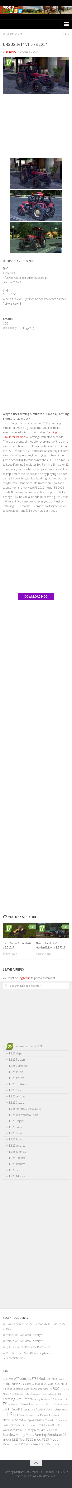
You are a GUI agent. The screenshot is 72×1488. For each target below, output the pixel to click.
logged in (24, 978)
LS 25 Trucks (16, 1072)
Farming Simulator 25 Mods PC (42, 1430)
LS (9, 1414)
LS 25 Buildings (17, 1084)
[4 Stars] (11, 328)
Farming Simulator (17, 1398)
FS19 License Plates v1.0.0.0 (37, 1347)
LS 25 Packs (15, 1139)
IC (19, 1409)
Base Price (9, 1394)
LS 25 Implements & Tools (23, 1115)
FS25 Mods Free (29, 1444)
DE (56, 1394)
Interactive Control (33, 1409)
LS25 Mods (19, 1439)
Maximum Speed (13, 1420)
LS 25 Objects (16, 1121)
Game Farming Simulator (36, 1404)
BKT (28, 1393)
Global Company (60, 1404)
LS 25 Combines (18, 1065)
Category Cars (36, 1394)
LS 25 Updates (17, 1158)
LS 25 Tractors (17, 1059)
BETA (16, 1393)
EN (59, 1394)
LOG (5, 1415)
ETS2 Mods (38, 1378)
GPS (5, 1409)
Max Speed (28, 1420)
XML (22, 1430)
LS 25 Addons (17, 1176)
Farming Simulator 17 (42, 1399)
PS (37, 1425)
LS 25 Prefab (16, 1127)
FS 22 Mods (60, 1384)
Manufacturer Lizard (30, 1415)
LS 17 (16, 1415)
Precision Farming (26, 1425)
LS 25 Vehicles (17, 1096)
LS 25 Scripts (16, 1170)
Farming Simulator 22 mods (26, 1384)
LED (66, 1409)
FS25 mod (33, 1439)
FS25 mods (60, 1388)
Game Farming (14, 1404)
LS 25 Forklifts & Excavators (25, 1108)
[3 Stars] (8, 328)
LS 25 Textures (17, 1164)
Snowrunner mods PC (41, 1389)
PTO (41, 1424)
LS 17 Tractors (13, 33)
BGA (22, 1393)
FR (66, 1399)
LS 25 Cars (15, 1090)
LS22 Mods (47, 1384)
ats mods (52, 1379)
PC (12, 1425)
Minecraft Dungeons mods (16, 1389)
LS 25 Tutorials (17, 1151)
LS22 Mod (11, 51)
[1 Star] (4, 328)
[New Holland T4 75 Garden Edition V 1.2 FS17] (52, 930)
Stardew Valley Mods (18, 1434)
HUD (15, 1409)
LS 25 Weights (17, 1145)
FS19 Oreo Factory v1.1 (32, 1335)
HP (10, 1409)
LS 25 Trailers (16, 1078)
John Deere (55, 1409)
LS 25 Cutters (16, 1102)
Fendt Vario (59, 1399)
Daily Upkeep (49, 1393)
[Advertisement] (36, 126)
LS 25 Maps (15, 1053)
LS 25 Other (15, 1133)
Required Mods (50, 1425)
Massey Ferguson (50, 1415)
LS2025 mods (49, 1444)
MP (40, 1420)
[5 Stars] (13, 328)
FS (5, 1403)
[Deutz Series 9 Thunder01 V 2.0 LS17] (19, 930)
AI (4, 1393)
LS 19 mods (9, 1379)
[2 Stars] (6, 328)
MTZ (45, 1420)
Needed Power (55, 1420)
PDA (15, 1425)
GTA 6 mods (23, 1378)
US (58, 1425)
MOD (36, 1420)
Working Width (11, 1430)
